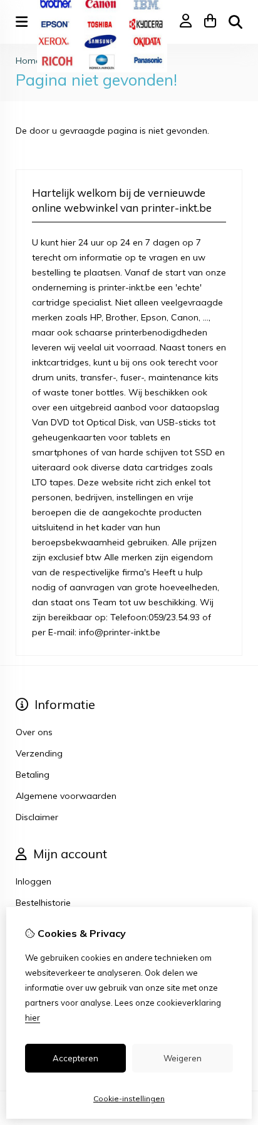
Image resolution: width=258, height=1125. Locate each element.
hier (32, 1018)
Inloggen (33, 881)
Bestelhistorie (43, 902)
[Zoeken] (235, 22)
